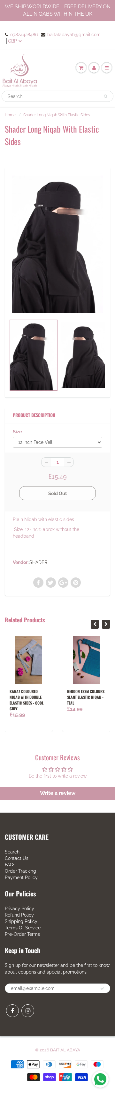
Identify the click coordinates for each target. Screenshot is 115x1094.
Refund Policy (19, 915)
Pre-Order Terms (22, 934)
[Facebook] (12, 1010)
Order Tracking (20, 871)
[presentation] (95, 624)
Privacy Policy (19, 908)
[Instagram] (27, 1010)
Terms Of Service (23, 927)
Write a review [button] (57, 793)
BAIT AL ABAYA (65, 1050)
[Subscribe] (102, 989)
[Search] (105, 96)
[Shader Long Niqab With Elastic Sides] (57, 244)
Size (17, 432)
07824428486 (24, 34)
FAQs (10, 864)
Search (12, 851)
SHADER (38, 562)
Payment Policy (21, 877)
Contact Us (16, 858)
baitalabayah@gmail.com (74, 34)
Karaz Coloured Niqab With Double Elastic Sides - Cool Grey (26, 700)
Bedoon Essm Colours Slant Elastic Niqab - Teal (85, 697)
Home (10, 115)
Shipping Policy (21, 921)
